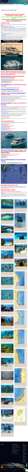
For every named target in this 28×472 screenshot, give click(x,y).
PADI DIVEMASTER (14, 452)
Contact (16, 469)
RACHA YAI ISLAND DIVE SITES (24, 451)
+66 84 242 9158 (8, 3)
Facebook (20, 469)
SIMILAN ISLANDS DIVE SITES (24, 457)
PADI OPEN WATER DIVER (15, 453)
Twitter (23, 469)
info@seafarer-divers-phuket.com (16, 3)
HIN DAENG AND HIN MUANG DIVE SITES (25, 454)
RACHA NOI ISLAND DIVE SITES (24, 461)
